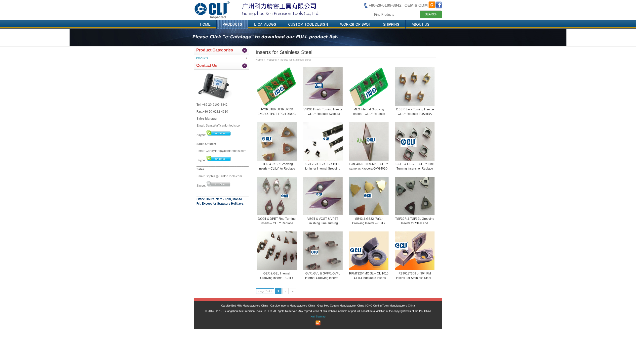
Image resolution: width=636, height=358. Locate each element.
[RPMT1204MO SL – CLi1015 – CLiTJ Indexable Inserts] (369, 269)
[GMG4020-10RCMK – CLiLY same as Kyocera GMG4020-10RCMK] (369, 159)
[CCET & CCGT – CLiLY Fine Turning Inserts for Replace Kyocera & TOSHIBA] (415, 159)
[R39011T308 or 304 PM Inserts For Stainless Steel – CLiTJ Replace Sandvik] (415, 269)
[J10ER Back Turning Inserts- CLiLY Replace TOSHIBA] (415, 105)
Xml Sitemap (318, 316)
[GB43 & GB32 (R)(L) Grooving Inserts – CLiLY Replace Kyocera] (369, 214)
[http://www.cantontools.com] (262, 18)
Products (232, 24)
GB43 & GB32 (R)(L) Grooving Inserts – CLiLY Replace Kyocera (369, 223)
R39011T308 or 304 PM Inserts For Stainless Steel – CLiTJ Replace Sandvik (415, 278)
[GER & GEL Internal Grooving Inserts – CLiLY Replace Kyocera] (277, 269)
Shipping (391, 24)
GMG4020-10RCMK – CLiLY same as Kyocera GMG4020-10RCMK (368, 168)
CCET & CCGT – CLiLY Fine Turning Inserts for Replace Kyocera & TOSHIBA (415, 168)
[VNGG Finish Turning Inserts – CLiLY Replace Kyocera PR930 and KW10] (323, 105)
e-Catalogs (265, 24)
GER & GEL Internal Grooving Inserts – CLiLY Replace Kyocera (277, 278)
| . (399, 5)
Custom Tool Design (308, 24)
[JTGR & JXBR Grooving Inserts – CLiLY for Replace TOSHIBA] (277, 159)
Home (205, 24)
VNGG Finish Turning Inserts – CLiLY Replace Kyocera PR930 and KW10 (323, 114)
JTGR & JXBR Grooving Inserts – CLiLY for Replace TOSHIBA (276, 168)
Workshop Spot (355, 24)
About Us (420, 24)
